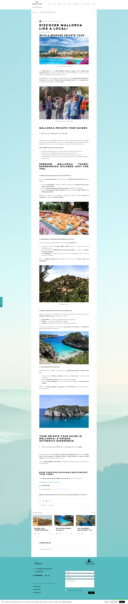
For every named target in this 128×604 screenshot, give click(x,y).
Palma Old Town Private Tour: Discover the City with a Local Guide (42, 529)
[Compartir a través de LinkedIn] (46, 501)
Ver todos (35, 12)
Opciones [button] (106, 602)
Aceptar (122, 602)
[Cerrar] (126, 602)
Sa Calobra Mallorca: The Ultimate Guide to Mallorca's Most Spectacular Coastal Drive (85, 529)
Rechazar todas (114, 602)
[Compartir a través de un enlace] (49, 501)
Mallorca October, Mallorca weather (48, 12)
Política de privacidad (66, 602)
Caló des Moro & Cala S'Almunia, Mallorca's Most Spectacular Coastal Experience (63, 529)
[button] (93, 12)
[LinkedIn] (46, 575)
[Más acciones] (88, 21)
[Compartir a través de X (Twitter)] (43, 501)
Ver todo (93, 512)
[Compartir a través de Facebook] (40, 501)
